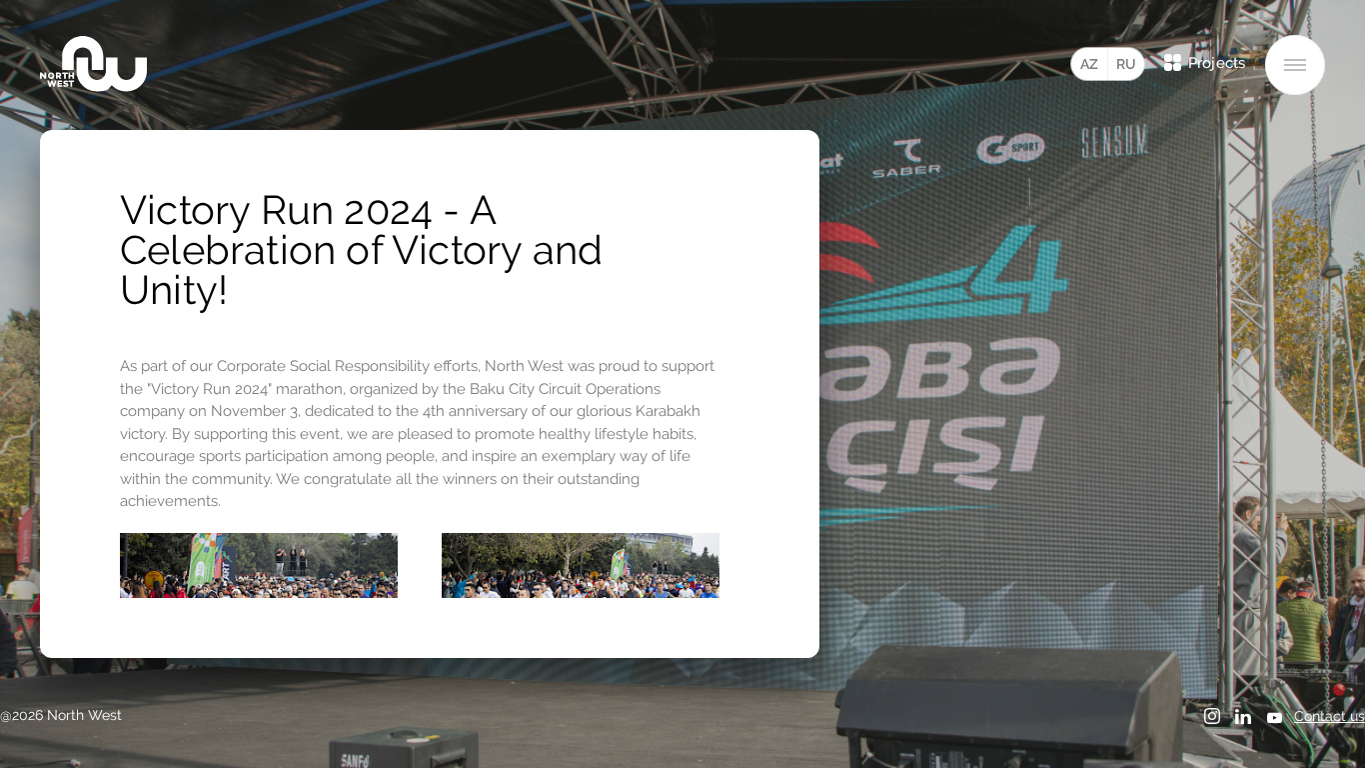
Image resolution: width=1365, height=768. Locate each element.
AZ (1089, 64)
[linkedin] (1243, 717)
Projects (1216, 63)
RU (1126, 64)
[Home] (93, 64)
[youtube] (1274, 719)
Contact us (1329, 716)
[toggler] (1295, 65)
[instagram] (1212, 717)
